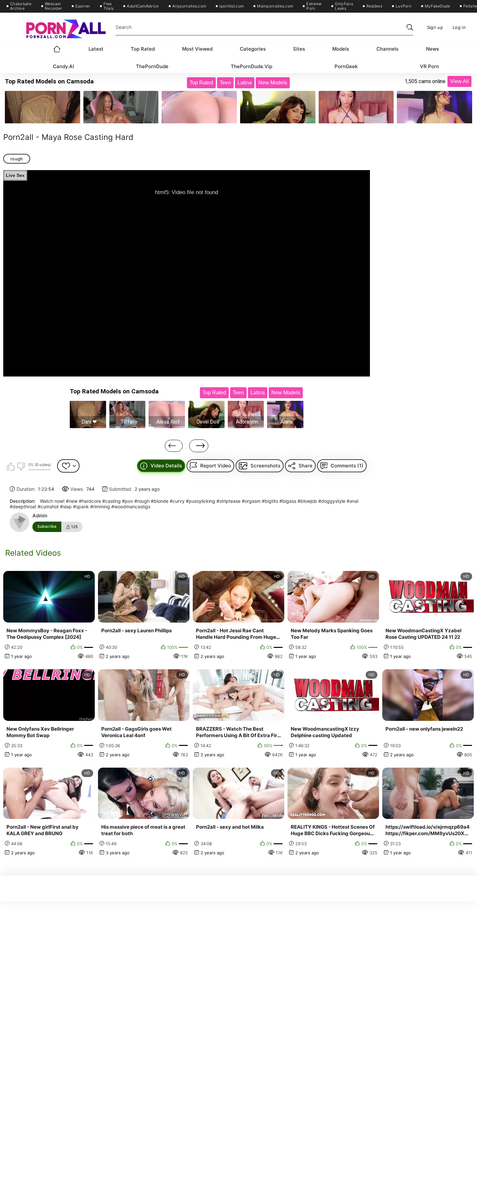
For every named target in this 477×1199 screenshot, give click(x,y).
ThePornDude (152, 66)
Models (340, 49)
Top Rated (143, 49)
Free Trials (109, 6)
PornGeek (346, 66)
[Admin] (19, 522)
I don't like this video (21, 466)
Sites (299, 49)
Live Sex (15, 175)
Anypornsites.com (189, 6)
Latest (96, 49)
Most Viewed (197, 49)
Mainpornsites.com (275, 6)
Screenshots (265, 466)
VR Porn (429, 66)
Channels (387, 49)
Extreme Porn (314, 6)
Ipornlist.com (231, 6)
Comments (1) (347, 466)
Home (57, 49)
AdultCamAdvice (143, 6)
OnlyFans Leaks (344, 6)
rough (16, 158)
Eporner (82, 6)
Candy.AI (63, 66)
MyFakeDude (437, 6)
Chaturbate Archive (20, 6)
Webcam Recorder (53, 6)
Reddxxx (374, 6)
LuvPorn (403, 6)
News (432, 49)
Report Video (215, 466)
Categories (253, 49)
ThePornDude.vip (251, 66)
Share (305, 466)
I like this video (10, 466)
